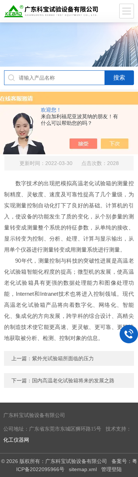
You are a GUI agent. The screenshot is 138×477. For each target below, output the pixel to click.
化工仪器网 (16, 440)
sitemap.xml (83, 469)
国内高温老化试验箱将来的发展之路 (73, 380)
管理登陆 (111, 469)
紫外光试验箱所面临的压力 (63, 358)
